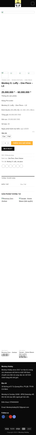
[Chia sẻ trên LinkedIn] (21, 166)
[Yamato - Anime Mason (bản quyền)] (26, 273)
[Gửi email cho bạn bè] (14, 166)
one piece (20, 161)
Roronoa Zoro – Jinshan (9, 352)
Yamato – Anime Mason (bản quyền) (26, 353)
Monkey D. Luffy (11, 161)
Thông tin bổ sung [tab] (8, 178)
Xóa (33, 131)
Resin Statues (17, 80)
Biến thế (4, 133)
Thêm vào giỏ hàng (22, 143)
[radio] (4, 136)
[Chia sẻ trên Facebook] (7, 166)
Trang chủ (6, 80)
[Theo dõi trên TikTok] (7, 416)
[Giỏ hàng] (32, 3)
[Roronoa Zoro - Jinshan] (9, 273)
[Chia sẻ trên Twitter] (10, 166)
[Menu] (3, 3)
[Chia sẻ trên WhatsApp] (3, 166)
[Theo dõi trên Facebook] (3, 416)
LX (5, 161)
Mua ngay (8, 149)
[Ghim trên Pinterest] (17, 166)
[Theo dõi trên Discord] (14, 416)
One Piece (28, 80)
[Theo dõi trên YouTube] (10, 416)
